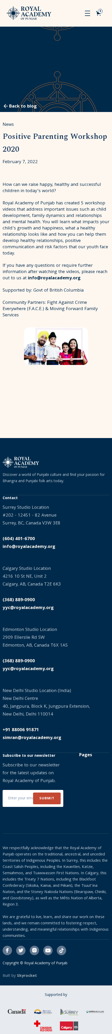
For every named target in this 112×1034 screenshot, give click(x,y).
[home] (29, 13)
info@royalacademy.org (54, 278)
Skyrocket (27, 976)
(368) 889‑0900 (19, 600)
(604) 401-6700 (19, 539)
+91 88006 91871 (21, 730)
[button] (88, 13)
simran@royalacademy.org (32, 738)
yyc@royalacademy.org (28, 608)
